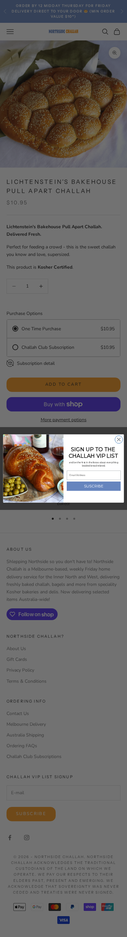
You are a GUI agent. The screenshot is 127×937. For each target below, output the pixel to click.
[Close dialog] (119, 439)
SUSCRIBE (93, 486)
